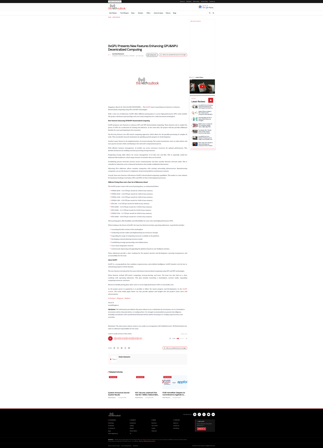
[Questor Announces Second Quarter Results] (120, 382)
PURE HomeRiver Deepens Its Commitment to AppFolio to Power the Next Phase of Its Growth (174, 394)
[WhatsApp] (125, 348)
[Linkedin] (213, 414)
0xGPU (148, 107)
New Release (113, 13)
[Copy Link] (129, 348)
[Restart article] (170, 338)
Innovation (111, 425)
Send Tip (200, 428)
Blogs (174, 13)
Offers (148, 13)
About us (182, 1)
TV (130, 433)
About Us (175, 423)
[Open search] (209, 13)
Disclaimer (188, 1)
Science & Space (158, 13)
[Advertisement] (147, 31)
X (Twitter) (111, 298)
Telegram (120, 298)
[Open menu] (213, 13)
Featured (154, 431)
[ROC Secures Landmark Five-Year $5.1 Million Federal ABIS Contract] (147, 382)
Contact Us (212, 1)
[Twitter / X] (117, 348)
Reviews (140, 13)
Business (154, 423)
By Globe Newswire (118, 54)
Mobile (132, 428)
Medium (127, 298)
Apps (109, 431)
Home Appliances (113, 433)
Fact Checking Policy (126, 445)
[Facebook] (114, 348)
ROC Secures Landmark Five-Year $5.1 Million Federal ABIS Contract (146, 394)
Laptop (132, 425)
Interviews (111, 423)
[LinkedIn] (121, 348)
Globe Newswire (124, 357)
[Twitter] (199, 414)
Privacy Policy (204, 1)
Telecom (168, 13)
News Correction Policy (114, 445)
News (132, 13)
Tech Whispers (124, 13)
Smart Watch (133, 431)
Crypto (153, 428)
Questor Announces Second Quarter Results (118, 394)
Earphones (133, 423)
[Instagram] (204, 414)
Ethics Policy (196, 1)
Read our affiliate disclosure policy (147, 441)
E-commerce (111, 428)
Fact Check (155, 425)
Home (109, 17)
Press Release (116, 17)
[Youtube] (208, 414)
